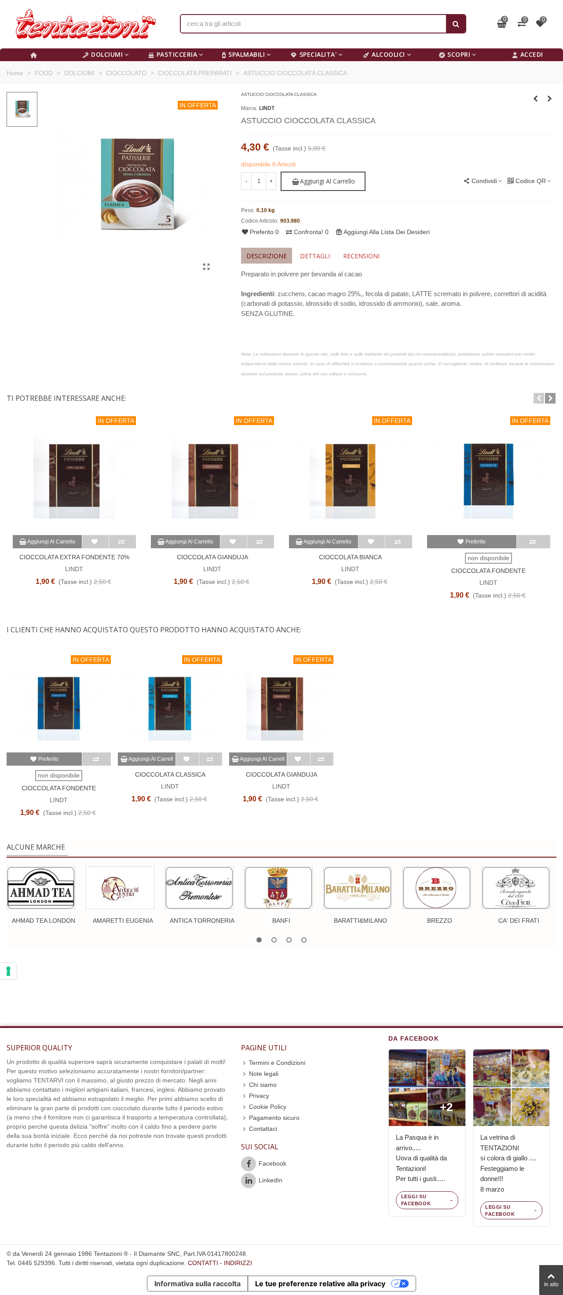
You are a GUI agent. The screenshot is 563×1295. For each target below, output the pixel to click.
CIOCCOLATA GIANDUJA (212, 557)
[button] (539, 398)
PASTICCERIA (177, 54)
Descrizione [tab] (266, 256)
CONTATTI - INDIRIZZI (220, 1262)
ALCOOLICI (388, 54)
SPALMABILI (246, 54)
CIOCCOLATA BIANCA (350, 557)
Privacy (259, 1095)
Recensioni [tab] (361, 256)
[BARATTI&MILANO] (357, 887)
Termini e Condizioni (277, 1062)
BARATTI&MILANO (360, 920)
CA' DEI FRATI (518, 920)
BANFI (281, 920)
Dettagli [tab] (315, 256)
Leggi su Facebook (416, 1200)
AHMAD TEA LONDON (43, 920)
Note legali (263, 1073)
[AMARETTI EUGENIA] (120, 887)
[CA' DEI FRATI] (516, 887)
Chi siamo (263, 1084)
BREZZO (439, 920)
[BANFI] (278, 887)
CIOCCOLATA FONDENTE (488, 570)
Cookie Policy (267, 1106)
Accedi (531, 54)
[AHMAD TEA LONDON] (41, 887)
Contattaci (263, 1128)
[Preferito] (95, 541)
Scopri (458, 54)
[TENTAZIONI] (85, 24)
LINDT (266, 108)
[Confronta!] (122, 541)
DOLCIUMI (107, 54)
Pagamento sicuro (274, 1117)
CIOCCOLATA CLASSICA (170, 774)
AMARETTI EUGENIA (123, 920)
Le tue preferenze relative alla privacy (320, 1283)
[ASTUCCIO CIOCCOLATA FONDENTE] (549, 98)
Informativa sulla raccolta (197, 1283)
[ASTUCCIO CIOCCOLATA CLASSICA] (206, 267)
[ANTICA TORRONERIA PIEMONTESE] (199, 887)
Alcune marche (36, 847)
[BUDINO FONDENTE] (535, 98)
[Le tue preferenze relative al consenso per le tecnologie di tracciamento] (8, 971)
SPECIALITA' (318, 54)
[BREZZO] (436, 887)
